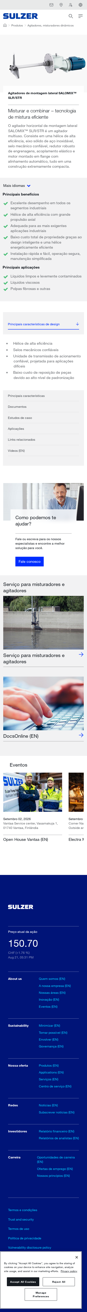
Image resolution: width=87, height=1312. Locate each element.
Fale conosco (29, 561)
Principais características (26, 396)
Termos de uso (18, 1228)
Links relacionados (21, 439)
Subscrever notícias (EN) (56, 1112)
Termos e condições (22, 1210)
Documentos (17, 406)
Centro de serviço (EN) (55, 1086)
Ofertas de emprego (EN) (55, 1169)
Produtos (17, 25)
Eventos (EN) (48, 1006)
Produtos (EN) (49, 1065)
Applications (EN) (51, 1072)
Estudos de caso (20, 418)
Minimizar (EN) (49, 1025)
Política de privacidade (24, 1238)
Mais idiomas (14, 185)
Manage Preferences (41, 1294)
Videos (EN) (16, 450)
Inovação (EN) (49, 999)
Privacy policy (69, 1271)
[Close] (76, 1257)
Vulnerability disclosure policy (29, 1247)
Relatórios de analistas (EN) (59, 1138)
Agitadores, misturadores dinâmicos (51, 25)
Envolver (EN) (48, 1039)
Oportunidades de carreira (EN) (56, 1159)
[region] (41, 1280)
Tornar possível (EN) (53, 1032)
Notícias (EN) (48, 1105)
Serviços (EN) (48, 1079)
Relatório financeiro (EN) (56, 1131)
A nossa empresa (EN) (55, 986)
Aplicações (16, 428)
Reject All (58, 1281)
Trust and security (21, 1219)
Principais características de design (34, 324)
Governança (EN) (51, 1046)
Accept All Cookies (23, 1281)
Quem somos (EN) (52, 978)
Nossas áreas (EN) (52, 992)
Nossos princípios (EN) (53, 1175)
